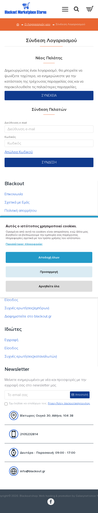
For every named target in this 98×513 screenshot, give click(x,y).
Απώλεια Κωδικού (19, 152)
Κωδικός (10, 137)
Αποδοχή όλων (49, 257)
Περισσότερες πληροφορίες (24, 244)
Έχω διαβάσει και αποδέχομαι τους (49, 403)
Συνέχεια (49, 95)
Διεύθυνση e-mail (16, 123)
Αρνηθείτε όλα (49, 286)
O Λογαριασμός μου (37, 24)
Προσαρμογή (49, 272)
